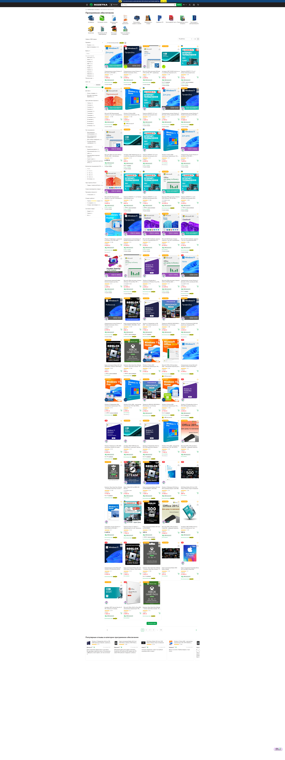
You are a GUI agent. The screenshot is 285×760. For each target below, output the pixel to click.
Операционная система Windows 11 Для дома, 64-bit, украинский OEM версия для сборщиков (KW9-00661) (171, 114)
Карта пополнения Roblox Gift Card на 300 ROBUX (151, 527)
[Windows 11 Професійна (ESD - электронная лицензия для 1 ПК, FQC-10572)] (113, 390)
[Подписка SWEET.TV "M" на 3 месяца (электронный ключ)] (190, 56)
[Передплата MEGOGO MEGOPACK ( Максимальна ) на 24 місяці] (152, 390)
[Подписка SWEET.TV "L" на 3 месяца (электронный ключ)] (133, 182)
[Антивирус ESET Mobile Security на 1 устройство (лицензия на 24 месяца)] (133, 140)
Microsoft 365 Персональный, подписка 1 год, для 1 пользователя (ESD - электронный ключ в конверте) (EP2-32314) (113, 114)
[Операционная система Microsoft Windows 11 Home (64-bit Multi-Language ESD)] (190, 350)
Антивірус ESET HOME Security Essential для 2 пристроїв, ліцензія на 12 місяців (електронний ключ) (132, 446)
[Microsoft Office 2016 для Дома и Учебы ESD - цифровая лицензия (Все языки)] (190, 431)
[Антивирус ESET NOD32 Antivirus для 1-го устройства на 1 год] (190, 512)
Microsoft (91, 57)
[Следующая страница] (196, 630)
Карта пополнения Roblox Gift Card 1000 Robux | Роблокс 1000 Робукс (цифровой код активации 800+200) (113, 366)
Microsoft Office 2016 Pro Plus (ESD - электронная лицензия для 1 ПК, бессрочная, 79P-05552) (132, 608)
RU (184, 4)
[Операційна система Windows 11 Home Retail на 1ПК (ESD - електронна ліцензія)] (113, 512)
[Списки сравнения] (193, 4)
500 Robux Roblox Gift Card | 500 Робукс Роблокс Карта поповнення (189, 488)
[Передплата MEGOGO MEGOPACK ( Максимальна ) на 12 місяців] (171, 309)
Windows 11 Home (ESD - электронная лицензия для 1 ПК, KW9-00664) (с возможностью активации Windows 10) (151, 366)
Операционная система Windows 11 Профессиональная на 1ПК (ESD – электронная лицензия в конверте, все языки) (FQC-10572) (189, 114)
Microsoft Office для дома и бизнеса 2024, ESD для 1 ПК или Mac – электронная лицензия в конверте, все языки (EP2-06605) (171, 197)
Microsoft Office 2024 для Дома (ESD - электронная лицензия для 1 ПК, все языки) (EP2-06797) (170, 366)
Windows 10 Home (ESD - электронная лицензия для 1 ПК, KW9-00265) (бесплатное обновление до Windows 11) (132, 114)
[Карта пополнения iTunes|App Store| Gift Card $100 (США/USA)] (190, 553)
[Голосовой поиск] (174, 4)
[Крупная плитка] (195, 39)
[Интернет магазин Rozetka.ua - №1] (98, 4)
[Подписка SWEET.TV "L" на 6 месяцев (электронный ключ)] (152, 182)
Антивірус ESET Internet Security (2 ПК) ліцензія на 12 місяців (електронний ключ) (113, 608)
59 (161, 630)
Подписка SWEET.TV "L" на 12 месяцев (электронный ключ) (188, 197)
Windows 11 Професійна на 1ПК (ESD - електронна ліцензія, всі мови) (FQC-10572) (150, 324)
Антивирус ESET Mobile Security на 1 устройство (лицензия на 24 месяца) (132, 155)
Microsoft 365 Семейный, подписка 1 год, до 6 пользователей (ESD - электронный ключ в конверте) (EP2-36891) (189, 240)
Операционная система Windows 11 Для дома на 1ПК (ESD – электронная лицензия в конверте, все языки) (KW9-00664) (113, 72)
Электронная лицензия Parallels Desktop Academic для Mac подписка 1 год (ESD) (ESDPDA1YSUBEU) (112, 281)
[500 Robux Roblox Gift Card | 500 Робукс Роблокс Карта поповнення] (190, 472)
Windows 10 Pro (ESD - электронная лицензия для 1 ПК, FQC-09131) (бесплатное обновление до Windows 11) (132, 405)
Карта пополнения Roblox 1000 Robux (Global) (169, 568)
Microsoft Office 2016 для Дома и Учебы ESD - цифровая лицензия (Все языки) (189, 446)
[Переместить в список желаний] (121, 46)
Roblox (89, 67)
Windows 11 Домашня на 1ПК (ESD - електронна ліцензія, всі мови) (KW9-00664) (113, 446)
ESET (90, 63)
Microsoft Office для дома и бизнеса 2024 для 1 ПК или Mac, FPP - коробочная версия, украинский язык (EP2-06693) (132, 281)
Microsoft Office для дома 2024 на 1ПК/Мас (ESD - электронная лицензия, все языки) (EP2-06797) (113, 155)
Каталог (115, 4)
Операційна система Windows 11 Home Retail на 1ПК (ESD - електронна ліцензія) (112, 527)
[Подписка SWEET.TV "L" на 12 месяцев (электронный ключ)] (190, 182)
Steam (89, 59)
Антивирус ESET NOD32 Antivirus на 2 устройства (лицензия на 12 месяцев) (171, 72)
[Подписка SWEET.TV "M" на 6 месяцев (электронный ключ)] (152, 99)
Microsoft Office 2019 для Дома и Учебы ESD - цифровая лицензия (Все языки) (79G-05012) (170, 527)
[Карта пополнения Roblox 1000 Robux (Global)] (171, 553)
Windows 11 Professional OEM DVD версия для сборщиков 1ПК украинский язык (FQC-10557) (189, 324)
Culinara (90, 69)
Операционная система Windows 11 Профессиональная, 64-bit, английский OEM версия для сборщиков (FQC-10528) (113, 324)
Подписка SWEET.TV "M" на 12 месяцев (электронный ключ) (150, 155)
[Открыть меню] (87, 4)
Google (89, 65)
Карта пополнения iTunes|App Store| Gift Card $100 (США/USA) (190, 568)
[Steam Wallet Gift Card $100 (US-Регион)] (133, 472)
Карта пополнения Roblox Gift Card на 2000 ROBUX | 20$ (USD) (151, 488)
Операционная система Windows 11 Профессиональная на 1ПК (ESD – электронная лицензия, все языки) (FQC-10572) (132, 240)
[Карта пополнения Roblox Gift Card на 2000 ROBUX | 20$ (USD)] (152, 472)
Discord (89, 71)
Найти (179, 4)
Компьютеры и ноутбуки (94, 9)
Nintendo (90, 76)
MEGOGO (90, 74)
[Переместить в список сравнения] (121, 49)
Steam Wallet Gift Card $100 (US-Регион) (132, 488)
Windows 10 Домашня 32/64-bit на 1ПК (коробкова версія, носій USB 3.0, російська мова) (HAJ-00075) (170, 488)
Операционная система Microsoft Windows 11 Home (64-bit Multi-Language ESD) (189, 366)
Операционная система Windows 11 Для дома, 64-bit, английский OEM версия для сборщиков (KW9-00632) (189, 281)
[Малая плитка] (198, 39)
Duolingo (90, 61)
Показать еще (89, 78)
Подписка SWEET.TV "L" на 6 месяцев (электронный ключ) (150, 197)
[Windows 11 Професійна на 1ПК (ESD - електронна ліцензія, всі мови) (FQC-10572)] (152, 309)
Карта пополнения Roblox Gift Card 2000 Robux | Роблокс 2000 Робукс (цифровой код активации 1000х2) (132, 568)
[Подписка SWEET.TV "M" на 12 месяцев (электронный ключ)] (152, 140)
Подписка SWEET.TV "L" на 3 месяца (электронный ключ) (132, 197)
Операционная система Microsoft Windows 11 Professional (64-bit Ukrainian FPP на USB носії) (113, 568)
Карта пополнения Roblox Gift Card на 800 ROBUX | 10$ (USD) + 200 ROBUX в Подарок (132, 324)
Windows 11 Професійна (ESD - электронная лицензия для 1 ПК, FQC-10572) (112, 405)
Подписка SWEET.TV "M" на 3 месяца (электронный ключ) (188, 72)
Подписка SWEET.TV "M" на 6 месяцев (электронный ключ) (150, 114)
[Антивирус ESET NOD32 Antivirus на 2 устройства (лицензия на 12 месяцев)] (171, 56)
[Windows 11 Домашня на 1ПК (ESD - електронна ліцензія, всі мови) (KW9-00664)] (113, 431)
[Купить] (121, 77)
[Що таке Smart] (125, 43)
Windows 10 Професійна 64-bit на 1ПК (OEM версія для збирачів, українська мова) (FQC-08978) (189, 405)
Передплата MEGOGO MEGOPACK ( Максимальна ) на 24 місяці (151, 405)
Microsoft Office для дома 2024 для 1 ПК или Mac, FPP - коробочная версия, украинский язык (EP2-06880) (151, 72)
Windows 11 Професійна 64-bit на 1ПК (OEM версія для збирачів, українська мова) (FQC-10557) (151, 446)
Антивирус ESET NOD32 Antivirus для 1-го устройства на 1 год (189, 527)
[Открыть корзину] (198, 4)
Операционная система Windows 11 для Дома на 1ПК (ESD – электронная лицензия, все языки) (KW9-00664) (189, 155)
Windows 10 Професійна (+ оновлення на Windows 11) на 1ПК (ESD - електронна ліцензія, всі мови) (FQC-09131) (151, 281)
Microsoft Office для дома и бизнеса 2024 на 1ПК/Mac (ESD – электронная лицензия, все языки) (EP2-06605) (171, 281)
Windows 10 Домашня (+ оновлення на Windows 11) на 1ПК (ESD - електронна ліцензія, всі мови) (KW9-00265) (113, 240)
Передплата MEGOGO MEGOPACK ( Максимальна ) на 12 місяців (170, 324)
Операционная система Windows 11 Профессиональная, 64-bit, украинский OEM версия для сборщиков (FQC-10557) (132, 72)
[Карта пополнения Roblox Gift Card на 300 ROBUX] (152, 512)
